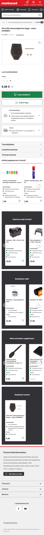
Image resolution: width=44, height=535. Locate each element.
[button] (39, 185)
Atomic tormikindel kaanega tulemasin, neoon (12, 181)
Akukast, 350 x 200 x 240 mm (15, 241)
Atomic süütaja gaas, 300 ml (33, 181)
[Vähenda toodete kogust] (3, 81)
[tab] (21, 9)
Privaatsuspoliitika (10, 523)
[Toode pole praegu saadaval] (23, 320)
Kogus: (4, 76)
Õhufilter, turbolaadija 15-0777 (15, 300)
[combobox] (19, 15)
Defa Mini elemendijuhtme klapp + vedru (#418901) (15, 416)
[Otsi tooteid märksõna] (39, 15)
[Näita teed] (3, 22)
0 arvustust (20, 35)
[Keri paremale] (42, 22)
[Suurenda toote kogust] (10, 81)
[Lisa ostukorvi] (19, 201)
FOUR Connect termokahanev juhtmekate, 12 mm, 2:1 (14, 361)
